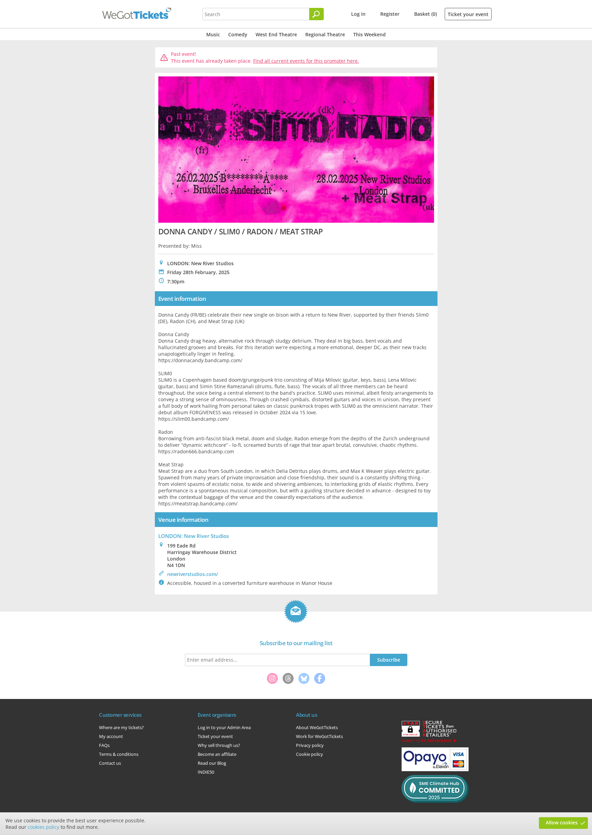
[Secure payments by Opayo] (435, 769)
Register (389, 14)
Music (213, 34)
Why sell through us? (219, 745)
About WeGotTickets (317, 727)
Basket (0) (425, 14)
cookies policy (43, 827)
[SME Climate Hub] (435, 801)
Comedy (237, 34)
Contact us (110, 763)
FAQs (104, 745)
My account (111, 736)
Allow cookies (562, 822)
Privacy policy (310, 745)
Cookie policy (309, 754)
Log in (358, 14)
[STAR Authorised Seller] (429, 742)
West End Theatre (276, 34)
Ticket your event (468, 14)
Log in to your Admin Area (224, 727)
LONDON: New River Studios (193, 535)
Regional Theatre (325, 34)
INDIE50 (206, 772)
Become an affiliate (217, 754)
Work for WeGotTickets (319, 736)
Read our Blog (212, 763)
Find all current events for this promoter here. (306, 61)
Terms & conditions (118, 754)
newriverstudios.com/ (192, 574)
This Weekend (369, 34)
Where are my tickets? (121, 727)
